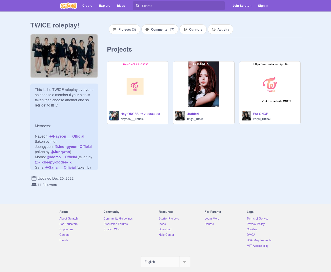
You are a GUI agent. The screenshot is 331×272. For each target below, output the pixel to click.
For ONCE (260, 113)
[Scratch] (68, 5)
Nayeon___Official (132, 119)
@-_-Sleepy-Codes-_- (53, 162)
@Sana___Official (60, 167)
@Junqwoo (60, 151)
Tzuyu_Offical (195, 119)
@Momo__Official (62, 156)
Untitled (193, 113)
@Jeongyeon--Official (73, 146)
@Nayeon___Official (66, 136)
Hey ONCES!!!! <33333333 (140, 113)
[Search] (137, 5)
